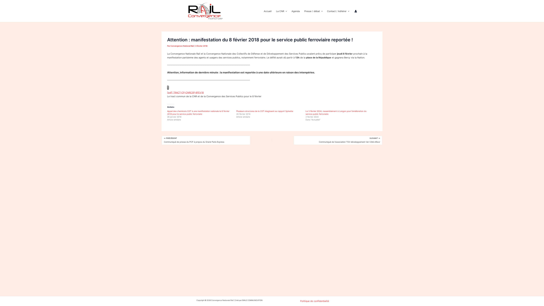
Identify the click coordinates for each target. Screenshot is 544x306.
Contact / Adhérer (337, 11)
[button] (285, 11)
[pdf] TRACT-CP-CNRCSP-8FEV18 (185, 92)
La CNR (280, 11)
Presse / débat (312, 11)
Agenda (296, 11)
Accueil (268, 11)
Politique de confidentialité (314, 301)
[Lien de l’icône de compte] (355, 11)
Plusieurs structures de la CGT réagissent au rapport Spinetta (264, 111)
